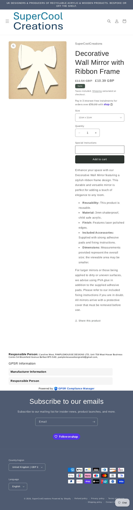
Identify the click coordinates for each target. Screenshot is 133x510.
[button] (7, 21)
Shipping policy (95, 502)
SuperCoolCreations (41, 499)
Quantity (79, 126)
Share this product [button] (90, 320)
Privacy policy (98, 498)
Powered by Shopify (61, 499)
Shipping (97, 91)
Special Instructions (85, 142)
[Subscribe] (93, 422)
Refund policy (80, 498)
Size (77, 110)
